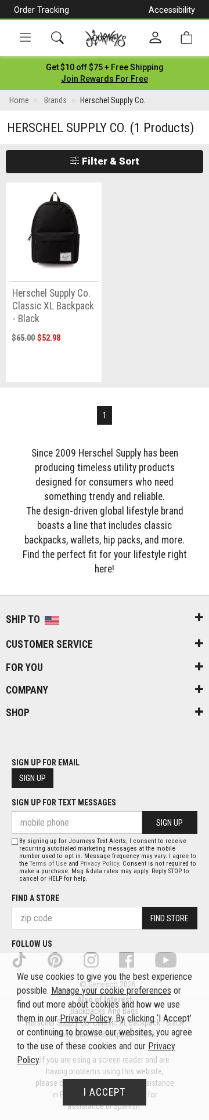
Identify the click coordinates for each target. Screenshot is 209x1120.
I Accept (104, 1092)
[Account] (155, 38)
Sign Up (32, 778)
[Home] (106, 38)
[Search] (57, 38)
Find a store (35, 898)
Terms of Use (48, 863)
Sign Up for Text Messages (64, 802)
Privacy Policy (99, 863)
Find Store (169, 918)
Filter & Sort (109, 161)
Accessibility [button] (172, 9)
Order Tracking (41, 9)
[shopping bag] (186, 38)
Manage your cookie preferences (111, 990)
